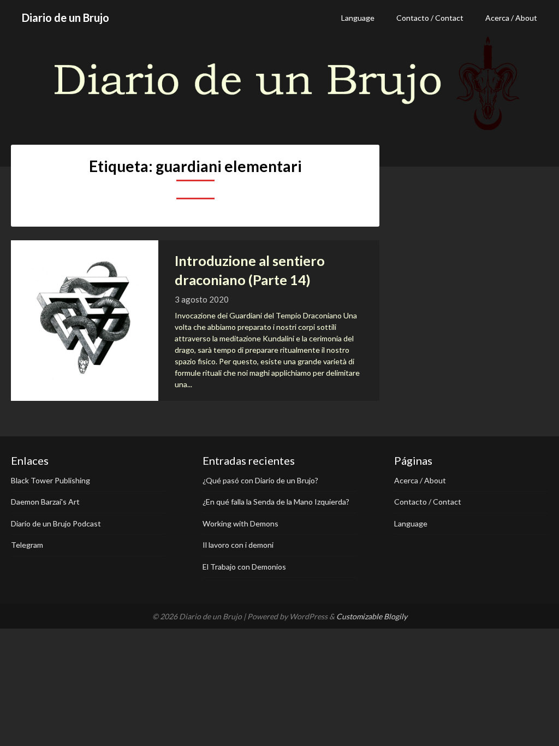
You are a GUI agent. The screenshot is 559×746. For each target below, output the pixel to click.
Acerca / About (511, 17)
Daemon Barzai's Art (45, 501)
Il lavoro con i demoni (238, 544)
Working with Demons (240, 523)
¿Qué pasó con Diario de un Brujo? (260, 480)
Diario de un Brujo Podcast (56, 523)
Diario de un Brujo (65, 17)
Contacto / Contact (429, 17)
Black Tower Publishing (50, 480)
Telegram (27, 544)
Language (357, 17)
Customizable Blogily (371, 616)
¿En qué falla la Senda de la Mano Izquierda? (276, 501)
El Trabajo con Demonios (244, 566)
